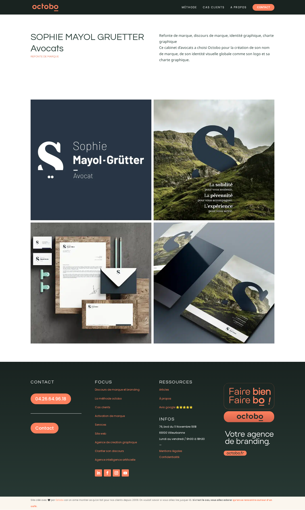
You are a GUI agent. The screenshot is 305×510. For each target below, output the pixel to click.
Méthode (189, 7)
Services (100, 425)
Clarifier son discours (109, 451)
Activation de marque (110, 416)
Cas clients (214, 7)
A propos (238, 7)
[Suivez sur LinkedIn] (98, 473)
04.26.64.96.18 (50, 399)
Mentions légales (170, 451)
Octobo (60, 500)
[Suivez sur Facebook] (107, 473)
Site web (100, 433)
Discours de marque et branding (117, 389)
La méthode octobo (108, 398)
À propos (165, 398)
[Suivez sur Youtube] (125, 473)
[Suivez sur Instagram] (116, 473)
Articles (164, 389)
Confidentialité (169, 457)
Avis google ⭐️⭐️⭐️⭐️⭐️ (176, 407)
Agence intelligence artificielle (115, 460)
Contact (44, 428)
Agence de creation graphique (116, 442)
